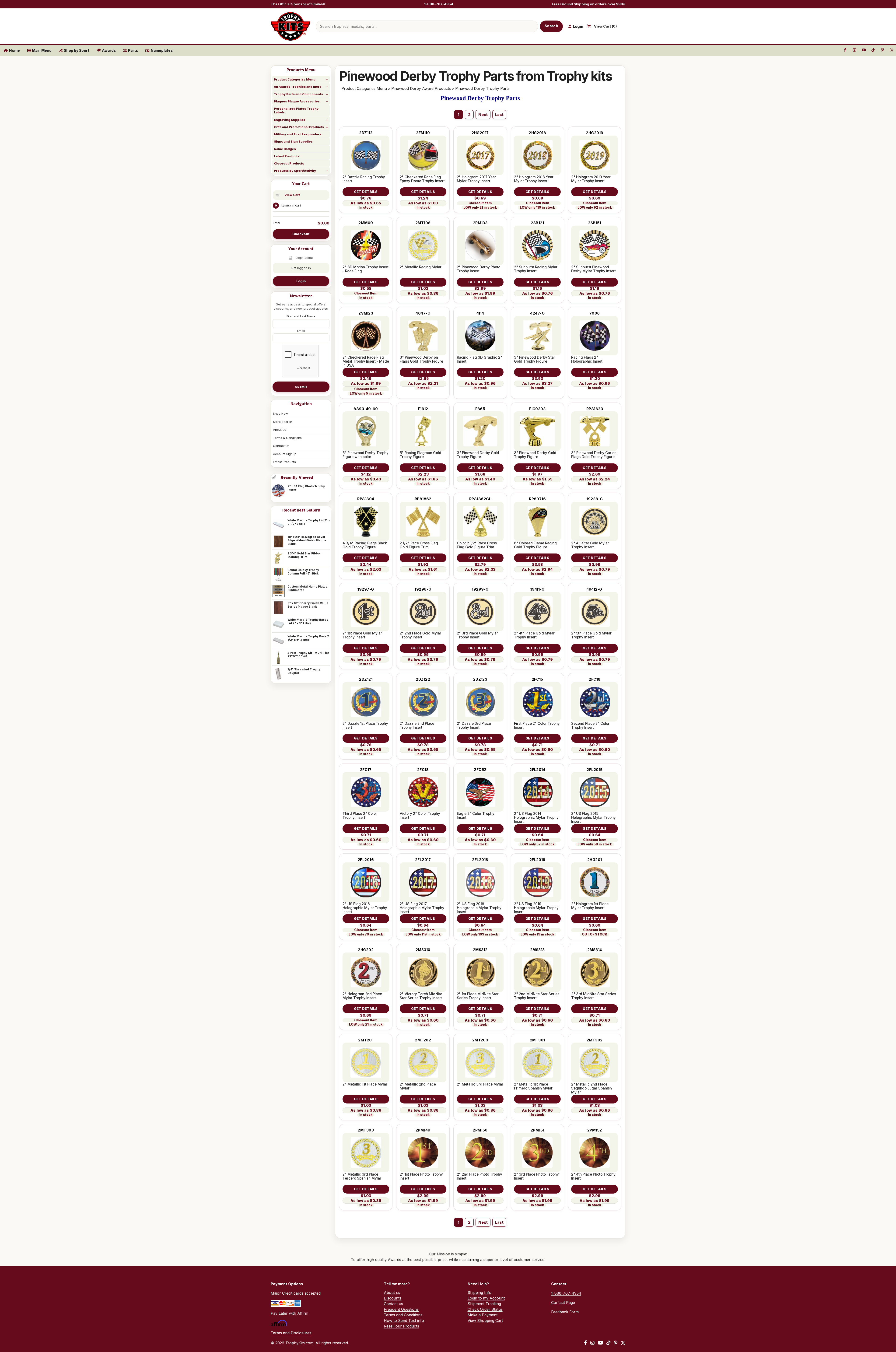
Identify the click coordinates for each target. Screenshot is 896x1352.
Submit (301, 387)
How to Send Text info (404, 1320)
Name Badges (285, 149)
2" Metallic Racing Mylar (420, 267)
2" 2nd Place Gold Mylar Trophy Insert (420, 635)
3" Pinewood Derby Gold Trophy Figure (478, 455)
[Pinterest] (615, 1342)
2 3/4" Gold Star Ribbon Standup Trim (304, 555)
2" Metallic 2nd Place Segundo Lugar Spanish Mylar (591, 1088)
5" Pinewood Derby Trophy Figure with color (365, 455)
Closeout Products (289, 163)
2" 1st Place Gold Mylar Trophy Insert (362, 635)
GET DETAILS (366, 192)
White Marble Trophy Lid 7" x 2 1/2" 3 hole (308, 521)
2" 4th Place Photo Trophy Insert (593, 1176)
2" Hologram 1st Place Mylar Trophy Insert (590, 906)
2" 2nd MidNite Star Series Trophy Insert (536, 996)
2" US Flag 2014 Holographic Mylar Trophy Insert (536, 817)
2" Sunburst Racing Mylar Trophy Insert (535, 269)
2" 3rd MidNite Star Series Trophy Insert (593, 996)
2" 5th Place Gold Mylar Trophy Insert (591, 635)
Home (14, 50)
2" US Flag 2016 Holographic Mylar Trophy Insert (365, 908)
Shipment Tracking (484, 1303)
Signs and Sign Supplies (293, 141)
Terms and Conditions (403, 1315)
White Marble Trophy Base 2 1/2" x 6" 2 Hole (308, 637)
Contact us (393, 1303)
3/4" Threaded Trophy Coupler (303, 671)
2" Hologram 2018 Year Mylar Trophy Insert (533, 179)
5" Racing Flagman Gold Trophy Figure (420, 455)
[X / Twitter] (623, 1342)
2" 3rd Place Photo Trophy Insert (536, 1176)
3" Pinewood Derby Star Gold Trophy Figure (534, 359)
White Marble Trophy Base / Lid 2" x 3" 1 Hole (307, 621)
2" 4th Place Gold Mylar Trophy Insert (534, 635)
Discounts (392, 1298)
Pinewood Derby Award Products (421, 88)
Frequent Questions (401, 1309)
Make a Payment (482, 1315)
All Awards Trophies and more (298, 86)
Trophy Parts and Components (298, 94)
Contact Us (281, 446)
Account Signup (284, 454)
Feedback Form (565, 1312)
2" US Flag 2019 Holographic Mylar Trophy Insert (536, 908)
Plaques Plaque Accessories (297, 101)
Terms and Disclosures (291, 1333)
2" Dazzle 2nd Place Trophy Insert (417, 725)
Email (301, 331)
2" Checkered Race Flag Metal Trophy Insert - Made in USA (366, 361)
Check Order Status (485, 1309)
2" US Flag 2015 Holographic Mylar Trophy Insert (593, 817)
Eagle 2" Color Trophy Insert (475, 815)
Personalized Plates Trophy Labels (296, 110)
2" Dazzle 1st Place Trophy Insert (365, 725)
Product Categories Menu (294, 79)
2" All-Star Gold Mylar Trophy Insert (590, 545)
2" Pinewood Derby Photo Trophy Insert (478, 269)
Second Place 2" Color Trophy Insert (590, 725)
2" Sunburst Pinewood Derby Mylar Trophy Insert (593, 269)
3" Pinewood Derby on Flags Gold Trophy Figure (421, 359)
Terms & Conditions (287, 438)
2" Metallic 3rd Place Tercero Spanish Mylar (362, 1176)
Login (301, 281)
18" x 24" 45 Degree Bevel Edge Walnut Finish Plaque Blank (306, 540)
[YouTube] (600, 1342)
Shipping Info (479, 1292)
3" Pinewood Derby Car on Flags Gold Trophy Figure (593, 455)
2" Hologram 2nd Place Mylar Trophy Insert (362, 996)
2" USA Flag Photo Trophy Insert (306, 487)
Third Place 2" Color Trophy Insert (360, 815)
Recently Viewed (297, 477)
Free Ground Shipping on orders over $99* (588, 4)
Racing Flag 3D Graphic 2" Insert (479, 359)
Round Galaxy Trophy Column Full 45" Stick (303, 571)
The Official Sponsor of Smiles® (298, 4)
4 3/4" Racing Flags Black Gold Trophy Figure (365, 545)
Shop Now (280, 413)
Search (551, 26)
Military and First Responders (297, 134)
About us (392, 1292)
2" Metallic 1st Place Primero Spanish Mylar (533, 1086)
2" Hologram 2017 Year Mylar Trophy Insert (476, 179)
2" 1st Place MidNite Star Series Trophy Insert (478, 996)
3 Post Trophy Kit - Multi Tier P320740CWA (308, 654)
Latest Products (286, 156)
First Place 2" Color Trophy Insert (537, 725)
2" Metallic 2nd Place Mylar (418, 1086)
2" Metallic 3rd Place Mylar (480, 1084)
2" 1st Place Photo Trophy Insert (421, 1176)
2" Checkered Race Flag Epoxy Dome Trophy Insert (422, 179)
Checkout (301, 234)
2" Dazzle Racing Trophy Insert (364, 179)
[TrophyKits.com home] (290, 26)
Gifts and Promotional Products (299, 127)
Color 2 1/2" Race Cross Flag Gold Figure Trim (477, 545)
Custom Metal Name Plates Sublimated (307, 588)
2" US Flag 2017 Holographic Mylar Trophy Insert (422, 908)
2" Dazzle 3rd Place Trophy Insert (474, 725)
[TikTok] (608, 1342)
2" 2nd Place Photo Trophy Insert (479, 1176)
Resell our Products (401, 1326)
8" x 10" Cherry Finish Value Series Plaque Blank (307, 604)
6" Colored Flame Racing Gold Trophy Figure (535, 545)
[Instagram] (592, 1342)
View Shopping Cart (485, 1320)
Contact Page (563, 1302)
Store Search (282, 422)
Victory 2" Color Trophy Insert (420, 815)
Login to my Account (486, 1298)
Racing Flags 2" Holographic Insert (586, 359)
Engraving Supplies (289, 120)
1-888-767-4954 (438, 4)
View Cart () (605, 26)
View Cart (292, 195)
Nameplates (162, 50)
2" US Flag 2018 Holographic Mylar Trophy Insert (479, 908)
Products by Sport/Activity (295, 170)
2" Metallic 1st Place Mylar (365, 1084)
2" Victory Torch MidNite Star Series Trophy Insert (421, 996)
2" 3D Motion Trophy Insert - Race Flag (365, 269)
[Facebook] (585, 1342)
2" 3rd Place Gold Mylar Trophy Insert (477, 635)
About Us (279, 429)
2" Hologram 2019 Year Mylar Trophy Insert (591, 179)
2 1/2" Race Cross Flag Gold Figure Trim (419, 545)
